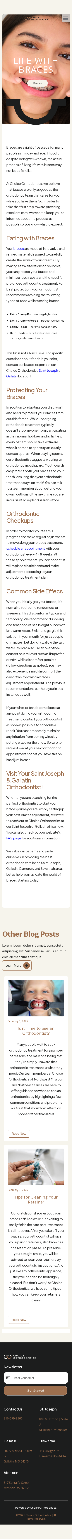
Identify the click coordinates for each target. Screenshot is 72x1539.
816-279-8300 (13, 1418)
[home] (36, 18)
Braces (37, 83)
